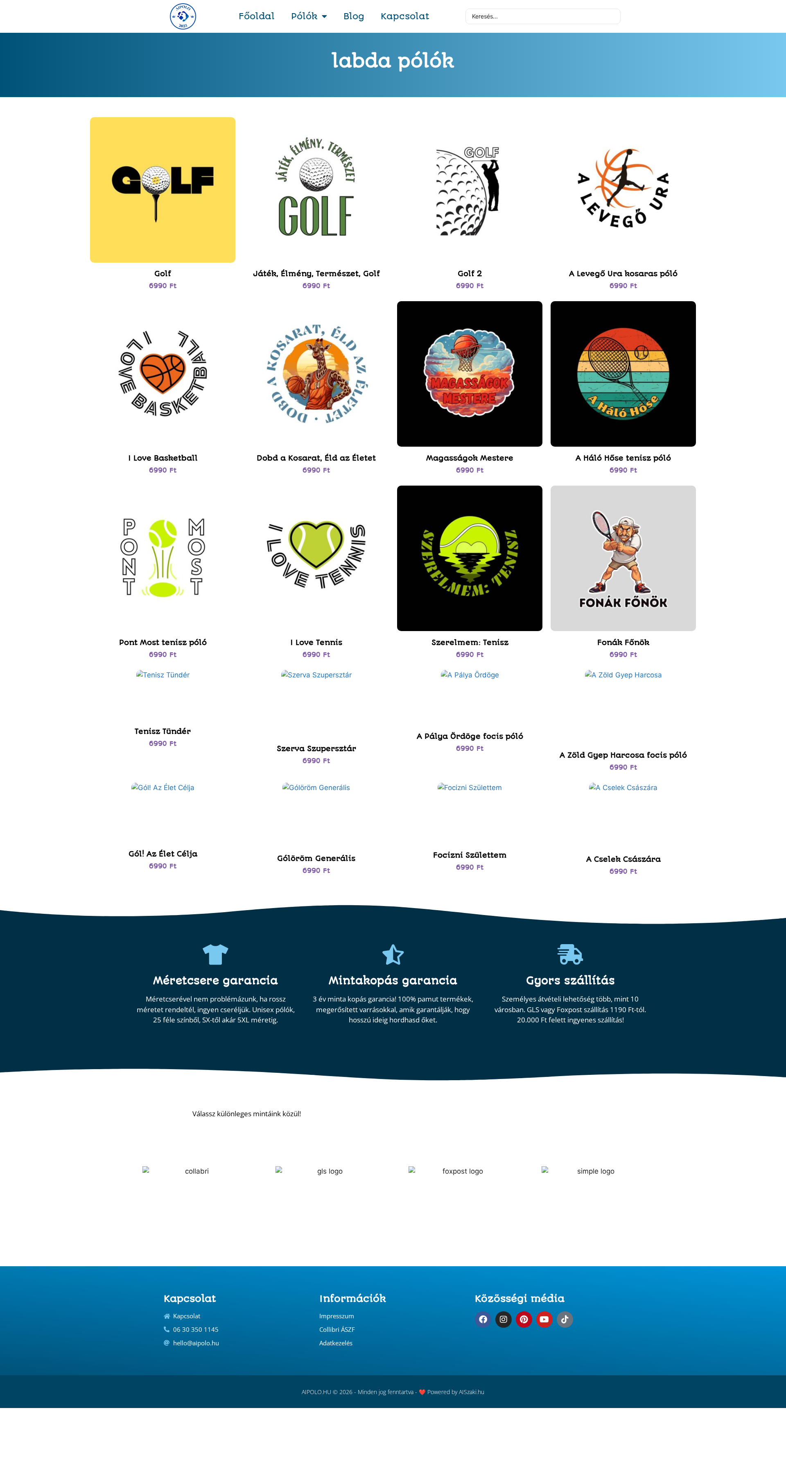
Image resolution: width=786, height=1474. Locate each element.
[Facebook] (483, 1319)
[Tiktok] (565, 1319)
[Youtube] (544, 1319)
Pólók (304, 16)
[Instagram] (503, 1319)
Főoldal (257, 16)
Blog (353, 16)
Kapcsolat (405, 16)
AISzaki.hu (471, 1392)
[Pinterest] (524, 1319)
